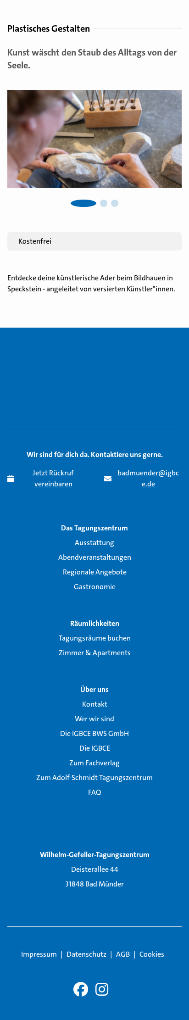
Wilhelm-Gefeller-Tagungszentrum (95, 854)
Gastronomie (95, 586)
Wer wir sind (94, 719)
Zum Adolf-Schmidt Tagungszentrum (94, 777)
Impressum (39, 954)
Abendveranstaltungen (94, 557)
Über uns (94, 689)
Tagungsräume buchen (95, 638)
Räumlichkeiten (94, 623)
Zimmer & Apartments (95, 653)
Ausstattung (94, 542)
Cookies (151, 954)
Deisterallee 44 (94, 869)
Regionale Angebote (95, 572)
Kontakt (94, 704)
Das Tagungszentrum (94, 528)
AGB (123, 954)
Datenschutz (86, 954)
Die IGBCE (94, 748)
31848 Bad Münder (94, 884)
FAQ (94, 792)
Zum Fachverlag (94, 763)
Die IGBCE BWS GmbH (94, 733)
